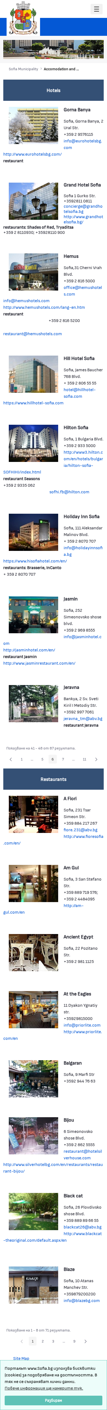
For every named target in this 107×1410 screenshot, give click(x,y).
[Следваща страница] (96, 759)
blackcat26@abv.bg (83, 1226)
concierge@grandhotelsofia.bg (83, 208)
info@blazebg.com (82, 1300)
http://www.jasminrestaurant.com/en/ (39, 662)
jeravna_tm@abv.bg (83, 718)
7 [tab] (96, 52)
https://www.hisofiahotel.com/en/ (35, 560)
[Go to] (23, 18)
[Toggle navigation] (97, 9)
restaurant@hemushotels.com (32, 333)
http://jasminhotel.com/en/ (29, 649)
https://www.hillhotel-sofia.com (33, 402)
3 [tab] (74, 52)
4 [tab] (79, 52)
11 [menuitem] (86, 760)
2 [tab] (68, 52)
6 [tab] (90, 52)
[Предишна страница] (11, 759)
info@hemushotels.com (26, 300)
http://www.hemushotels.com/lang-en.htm (44, 307)
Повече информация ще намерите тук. (44, 1387)
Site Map (21, 1358)
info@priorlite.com (82, 1024)
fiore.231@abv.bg (80, 829)
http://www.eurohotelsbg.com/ (32, 153)
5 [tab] (85, 52)
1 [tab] (63, 52)
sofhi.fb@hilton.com (46, 491)
